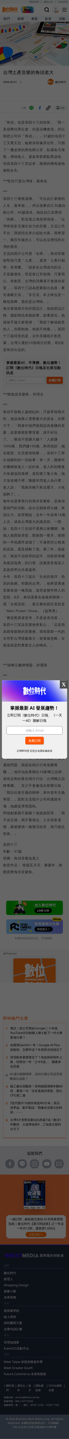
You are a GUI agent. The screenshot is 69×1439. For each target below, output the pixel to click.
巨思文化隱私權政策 (41, 750)
